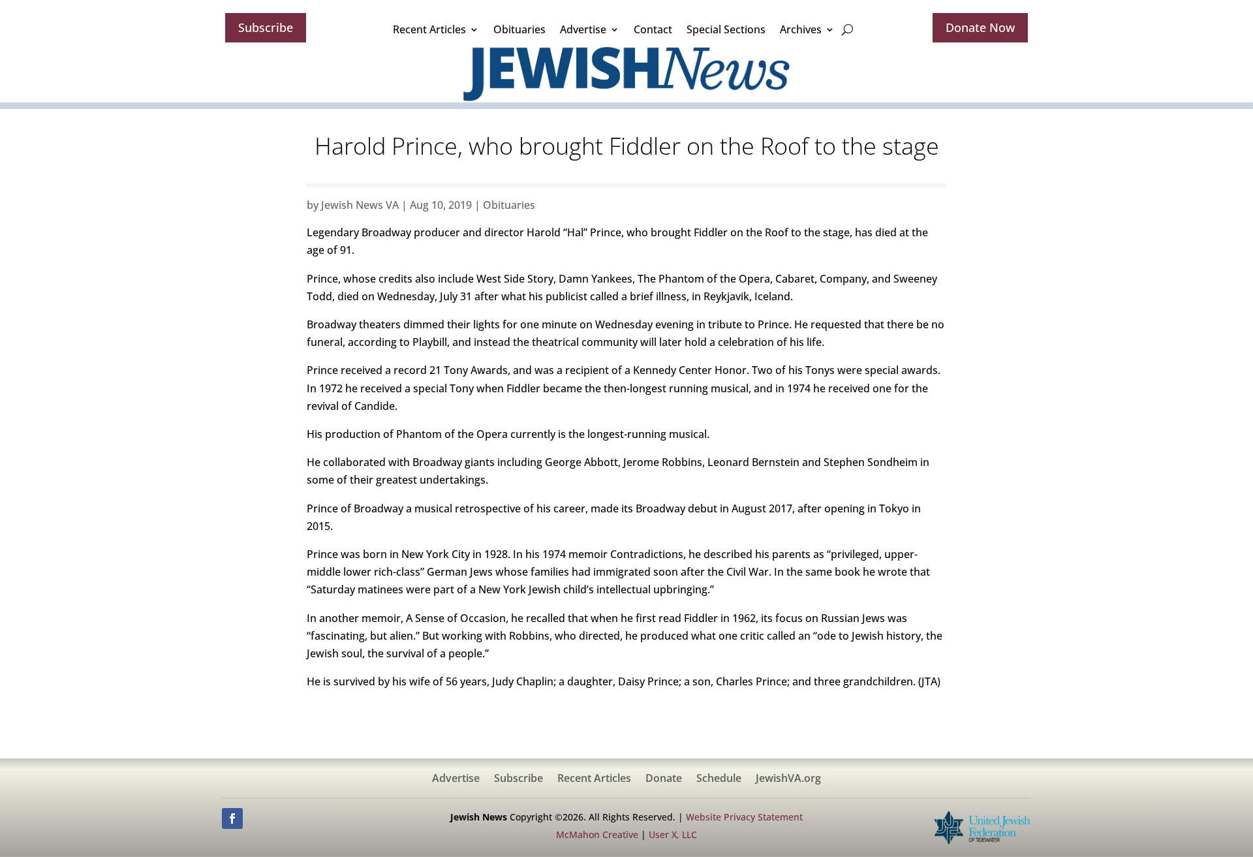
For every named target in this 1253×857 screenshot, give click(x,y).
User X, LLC (673, 834)
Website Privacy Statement (744, 817)
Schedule (718, 779)
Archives (801, 29)
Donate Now (980, 27)
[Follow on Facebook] (232, 818)
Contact (653, 29)
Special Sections (726, 29)
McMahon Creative (597, 834)
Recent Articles (429, 29)
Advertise (583, 29)
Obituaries (519, 29)
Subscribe (265, 27)
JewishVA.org (788, 779)
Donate (663, 779)
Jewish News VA (360, 205)
